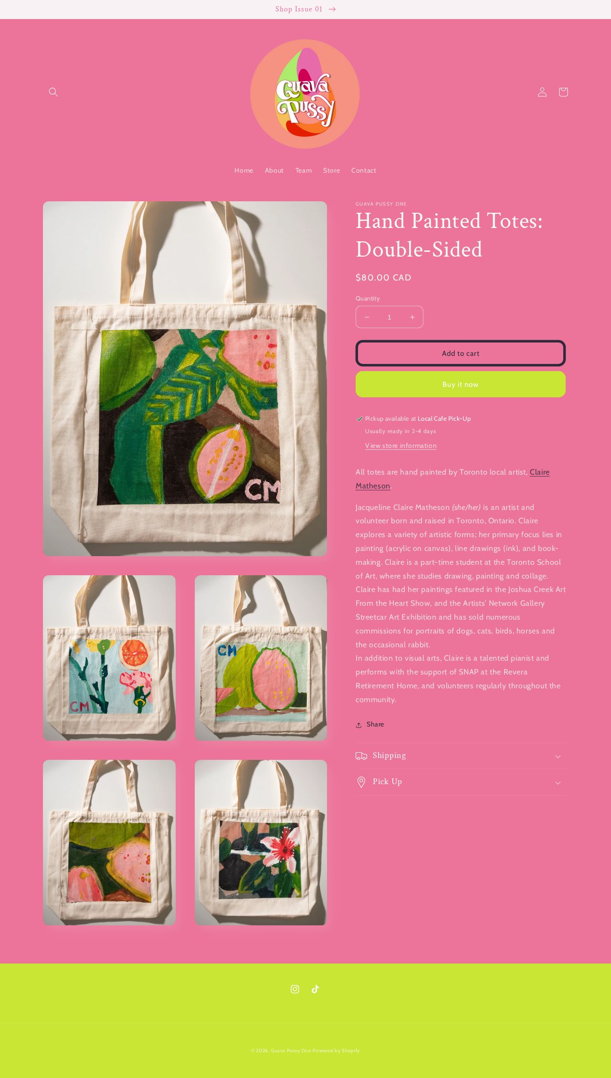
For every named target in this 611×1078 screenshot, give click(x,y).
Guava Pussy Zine (291, 1050)
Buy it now (460, 384)
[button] (53, 92)
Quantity (368, 298)
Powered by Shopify (336, 1050)
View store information (401, 446)
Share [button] (375, 724)
